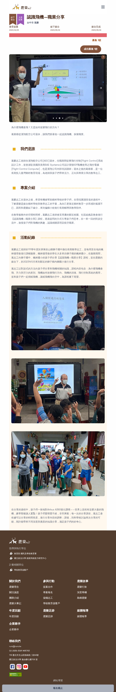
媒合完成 (96, 27)
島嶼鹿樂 (82, 598)
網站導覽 (58, 681)
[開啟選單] (103, 7)
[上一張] (15, 88)
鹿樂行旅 (82, 587)
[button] (53, 118)
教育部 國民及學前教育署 (25, 554)
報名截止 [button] (58, 688)
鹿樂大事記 (15, 603)
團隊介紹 (14, 598)
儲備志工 (48, 598)
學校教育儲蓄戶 (21, 570)
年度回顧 (14, 616)
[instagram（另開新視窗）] (19, 666)
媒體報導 (82, 616)
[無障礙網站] (15, 674)
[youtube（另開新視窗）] (25, 666)
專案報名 (48, 592)
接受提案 (13, 27)
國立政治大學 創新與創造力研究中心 (30, 558)
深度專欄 (82, 592)
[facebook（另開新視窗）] (12, 666)
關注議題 (14, 592)
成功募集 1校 (90, 49)
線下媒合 (54, 27)
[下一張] (101, 88)
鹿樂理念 (14, 587)
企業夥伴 (14, 630)
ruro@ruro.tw (15, 646)
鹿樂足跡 (48, 616)
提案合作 (48, 587)
